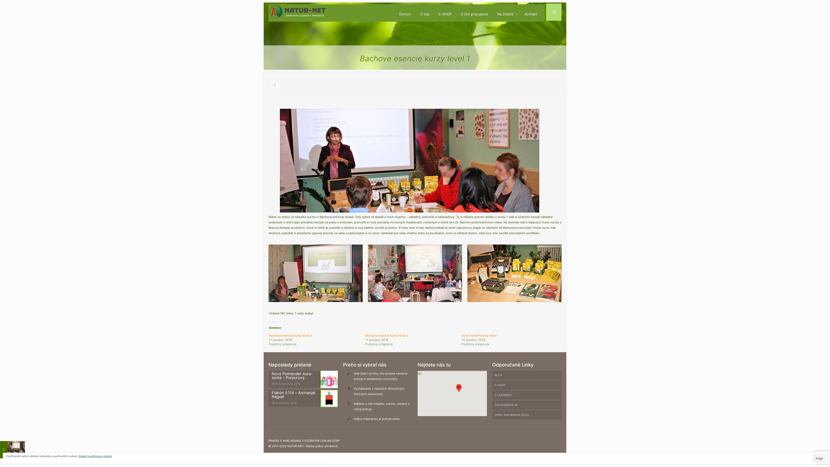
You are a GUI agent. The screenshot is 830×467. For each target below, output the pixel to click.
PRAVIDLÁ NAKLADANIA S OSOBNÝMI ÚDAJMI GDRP (304, 440)
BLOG (498, 375)
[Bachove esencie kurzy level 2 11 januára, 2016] (12, 449)
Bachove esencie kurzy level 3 (290, 335)
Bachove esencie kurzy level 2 (386, 335)
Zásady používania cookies (95, 456)
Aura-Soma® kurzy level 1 (480, 335)
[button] (459, 388)
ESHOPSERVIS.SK (506, 405)
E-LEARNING (503, 395)
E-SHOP (500, 385)
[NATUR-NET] (298, 13)
